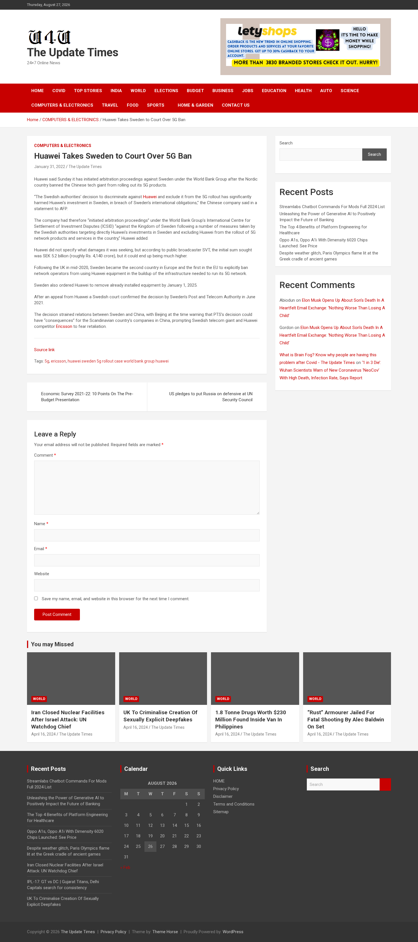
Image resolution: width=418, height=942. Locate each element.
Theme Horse (165, 931)
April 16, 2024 (43, 734)
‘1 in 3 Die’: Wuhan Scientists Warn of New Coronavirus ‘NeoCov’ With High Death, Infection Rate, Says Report (330, 370)
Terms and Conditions (233, 804)
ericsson (58, 361)
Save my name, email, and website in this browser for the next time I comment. (115, 598)
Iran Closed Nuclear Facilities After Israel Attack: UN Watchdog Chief (67, 719)
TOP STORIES (88, 90)
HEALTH (303, 90)
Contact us (236, 105)
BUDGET (195, 90)
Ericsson (64, 326)
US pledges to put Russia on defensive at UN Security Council (211, 396)
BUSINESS (222, 90)
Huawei (150, 196)
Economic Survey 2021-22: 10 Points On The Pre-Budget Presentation (87, 396)
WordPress (233, 931)
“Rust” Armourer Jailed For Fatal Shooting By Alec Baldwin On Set (345, 719)
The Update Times (73, 52)
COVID (58, 90)
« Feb (125, 867)
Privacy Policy (226, 788)
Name (41, 523)
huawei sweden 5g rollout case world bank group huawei (118, 361)
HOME (37, 90)
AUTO (326, 90)
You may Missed (52, 644)
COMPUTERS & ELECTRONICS (62, 105)
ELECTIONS (166, 90)
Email (40, 548)
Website (41, 573)
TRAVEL (110, 105)
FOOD (132, 105)
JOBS (247, 90)
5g (47, 361)
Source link (44, 349)
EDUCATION (274, 90)
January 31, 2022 (49, 166)
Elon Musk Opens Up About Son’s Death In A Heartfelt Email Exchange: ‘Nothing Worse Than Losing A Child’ (332, 308)
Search (286, 143)
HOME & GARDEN (195, 105)
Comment (45, 455)
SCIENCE (350, 90)
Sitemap (221, 811)
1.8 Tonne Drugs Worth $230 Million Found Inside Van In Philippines (250, 719)
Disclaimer (223, 796)
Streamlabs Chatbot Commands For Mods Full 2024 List (332, 206)
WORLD (138, 90)
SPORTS (155, 105)
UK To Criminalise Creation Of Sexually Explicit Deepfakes (160, 716)
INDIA (116, 90)
